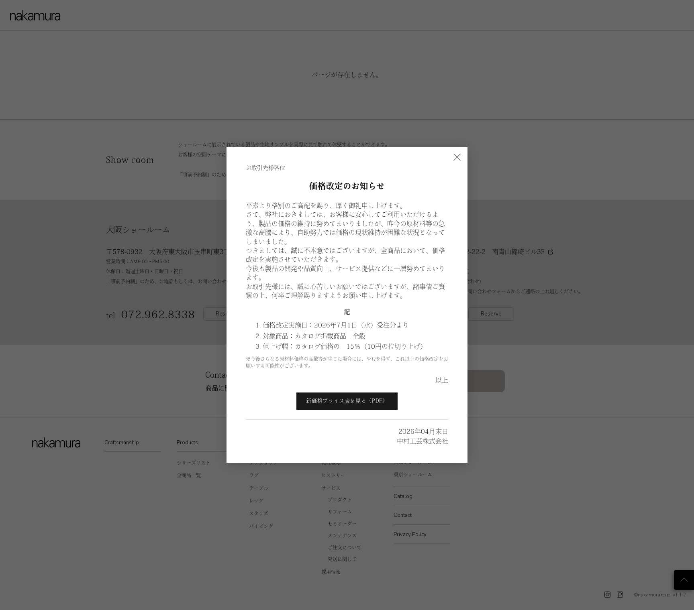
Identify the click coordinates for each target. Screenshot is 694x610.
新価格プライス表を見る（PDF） (347, 400)
